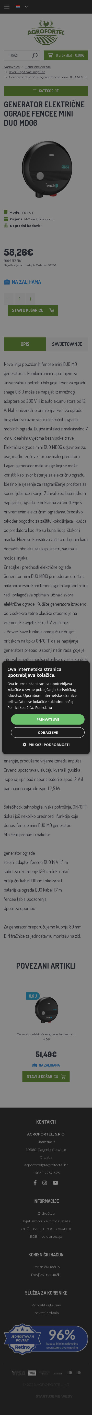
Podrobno (43, 707)
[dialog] (46, 707)
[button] (46, 745)
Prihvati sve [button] (48, 719)
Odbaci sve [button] (48, 732)
